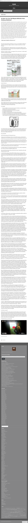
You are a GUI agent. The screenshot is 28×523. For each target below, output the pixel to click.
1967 (24, 22)
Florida (4, 28)
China (15, 508)
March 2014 (3, 403)
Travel (18, 516)
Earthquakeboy (3, 489)
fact (19, 509)
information (3, 512)
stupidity (15, 36)
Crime (2, 442)
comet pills (2, 26)
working (9, 517)
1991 (4, 23)
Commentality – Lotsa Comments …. (6, 483)
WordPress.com (4, 504)
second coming (18, 35)
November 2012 (4, 416)
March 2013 (3, 413)
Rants (16, 34)
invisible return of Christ (13, 29)
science (14, 515)
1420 (2, 22)
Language (3, 453)
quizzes (7, 515)
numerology (10, 33)
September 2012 (4, 418)
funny (10, 28)
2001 (13, 23)
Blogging (12, 508)
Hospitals (3, 448)
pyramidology (5, 34)
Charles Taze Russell (9, 25)
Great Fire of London (16, 28)
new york (8, 33)
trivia (19, 516)
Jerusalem (2, 30)
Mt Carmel (22, 32)
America (4, 508)
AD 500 (18, 23)
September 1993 (22, 35)
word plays (5, 517)
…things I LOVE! (4, 482)
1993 (7, 23)
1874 (10, 22)
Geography (11, 511)
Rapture (18, 34)
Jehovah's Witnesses (22, 29)
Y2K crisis (10, 38)
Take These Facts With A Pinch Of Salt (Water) (7, 375)
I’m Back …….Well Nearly (5, 362)
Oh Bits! (3, 458)
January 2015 (3, 395)
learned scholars (24, 30)
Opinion (13, 33)
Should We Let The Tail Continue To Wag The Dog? (8, 369)
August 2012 (3, 419)
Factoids (3, 443)
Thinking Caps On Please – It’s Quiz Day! (7, 381)
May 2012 (3, 421)
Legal (2, 454)
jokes (8, 512)
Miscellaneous (16, 512)
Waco (16, 37)
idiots (22, 511)
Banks (2, 432)
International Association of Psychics (5, 29)
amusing (20, 23)
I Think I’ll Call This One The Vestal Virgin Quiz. (8, 370)
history (13, 511)
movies (24, 512)
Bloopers (3, 434)
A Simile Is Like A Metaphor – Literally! (6, 368)
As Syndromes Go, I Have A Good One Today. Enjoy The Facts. (9, 380)
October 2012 (3, 417)
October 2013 (3, 407)
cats (2, 460)
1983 (3, 23)
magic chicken (19, 31)
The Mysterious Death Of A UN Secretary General (8, 363)
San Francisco (14, 35)
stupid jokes (3, 516)
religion (20, 34)
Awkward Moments (4, 431)
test (12, 516)
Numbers (3, 457)
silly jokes (16, 515)
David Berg (24, 26)
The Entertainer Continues (5, 377)
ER (2, 450)
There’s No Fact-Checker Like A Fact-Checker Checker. (8, 372)
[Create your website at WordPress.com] (14, 1)
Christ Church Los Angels (15, 25)
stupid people (12, 36)
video (2, 477)
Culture (24, 508)
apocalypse (25, 23)
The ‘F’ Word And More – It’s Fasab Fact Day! (7, 386)
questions (3, 515)
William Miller (4, 38)
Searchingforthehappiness (5, 490)
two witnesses (10, 37)
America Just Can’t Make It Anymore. (6, 367)
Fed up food (3, 497)
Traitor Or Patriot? (4, 385)
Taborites (22, 36)
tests (13, 516)
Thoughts (16, 516)
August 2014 (3, 399)
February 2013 (3, 414)
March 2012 (3, 423)
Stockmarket (3, 437)
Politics (3, 463)
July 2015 (3, 390)
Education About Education (5, 364)
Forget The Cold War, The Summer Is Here (7, 373)
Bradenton (20, 24)
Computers (3, 441)
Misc (11, 512)
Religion (3, 467)
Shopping (3, 468)
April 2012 (3, 422)
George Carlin (3, 446)
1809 (5, 22)
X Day (7, 38)
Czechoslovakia (19, 26)
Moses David (14, 32)
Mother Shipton (18, 32)
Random (14, 34)
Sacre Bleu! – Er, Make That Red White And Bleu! (8, 378)
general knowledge (8, 511)
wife (25, 516)
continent (9, 26)
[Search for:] (5, 426)
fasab (14, 4)
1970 (26, 22)
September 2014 (4, 398)
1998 (10, 23)
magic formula (23, 31)
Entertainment (18, 27)
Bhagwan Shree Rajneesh (7, 24)
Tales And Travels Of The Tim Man (6, 494)
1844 (8, 22)
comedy (3, 440)
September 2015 (4, 389)
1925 (18, 22)
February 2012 (3, 424)
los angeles (11, 31)
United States (13, 37)
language (20, 30)
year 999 (13, 38)
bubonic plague (4, 25)
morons (12, 32)
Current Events (15, 26)
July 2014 (3, 400)
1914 (16, 22)
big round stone (12, 24)
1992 (6, 23)
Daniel (22, 26)
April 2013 (3, 412)
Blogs (14, 508)
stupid (9, 36)
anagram (22, 23)
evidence (23, 27)
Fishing (3, 445)
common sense (6, 26)
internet (6, 512)
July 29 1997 (12, 30)
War (2, 478)
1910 (14, 22)
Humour (19, 511)
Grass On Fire (3, 487)
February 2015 (3, 394)
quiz (5, 515)
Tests (2, 471)
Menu (14, 8)
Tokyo (5, 37)
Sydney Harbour (18, 36)
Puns (2, 464)
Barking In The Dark (4, 491)
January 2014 (3, 405)
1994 (9, 23)
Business (3, 435)
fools (5, 28)
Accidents (2, 508)
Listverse (3, 492)
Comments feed (3, 503)
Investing (3, 436)
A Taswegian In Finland (4, 496)
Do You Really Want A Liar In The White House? (8, 371)
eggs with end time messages (8, 27)
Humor (15, 511)
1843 (7, 22)
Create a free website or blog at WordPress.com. (6, 521)
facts (25, 509)
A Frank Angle (3, 486)
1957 (20, 22)
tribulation (7, 37)
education (4, 27)
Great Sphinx (20, 28)
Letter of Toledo (5, 31)
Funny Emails (3, 485)
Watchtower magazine (20, 37)
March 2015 (3, 393)
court (3, 455)
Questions (3, 465)
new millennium (4, 33)
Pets (2, 459)
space (18, 515)
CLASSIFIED (3, 439)
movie (22, 512)
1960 (21, 22)
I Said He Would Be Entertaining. (6, 382)
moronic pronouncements (8, 32)
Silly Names (3, 469)
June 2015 (3, 391)
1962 (23, 22)
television (10, 516)
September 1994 (3, 36)
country (11, 26)
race (7, 34)
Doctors (3, 449)
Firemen (3, 444)
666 (16, 23)
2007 (14, 23)
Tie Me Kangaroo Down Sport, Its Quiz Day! (7, 376)
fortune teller (8, 28)
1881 (13, 22)
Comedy (25, 25)
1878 (11, 22)
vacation (3, 476)
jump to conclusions (16, 30)
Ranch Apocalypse (10, 34)
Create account (3, 501)
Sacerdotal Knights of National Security (8, 35)
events (21, 27)
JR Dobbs (6, 30)
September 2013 (4, 408)
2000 (11, 23)
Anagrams (3, 430)
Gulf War (23, 28)
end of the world (15, 27)
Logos (3, 472)
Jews (4, 30)
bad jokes (10, 508)
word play (3, 517)
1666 (4, 22)
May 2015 (3, 392)
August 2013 (3, 409)
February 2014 (3, 404)
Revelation (22, 34)
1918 (17, 22)
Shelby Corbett (7, 36)
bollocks (15, 24)
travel (2, 473)
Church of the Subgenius (21, 25)
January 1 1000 (17, 29)
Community (21, 508)
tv (20, 516)
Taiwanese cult (25, 36)
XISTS (8, 38)
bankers (3, 433)
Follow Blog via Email (6, 354)
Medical (3, 451)
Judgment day (9, 30)
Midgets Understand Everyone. (5, 384)
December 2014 (3, 396)
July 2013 (3, 410)
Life (9, 512)
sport (19, 515)
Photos (2, 462)
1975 (1, 23)
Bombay (17, 24)
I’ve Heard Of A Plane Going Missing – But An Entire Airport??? (10, 366)
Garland (12, 28)
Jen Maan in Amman (4, 488)
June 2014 (3, 401)
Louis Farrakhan (15, 31)
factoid (21, 509)
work (8, 517)
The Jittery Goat (4, 495)
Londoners (9, 31)
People (9, 513)
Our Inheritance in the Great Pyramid (18, 33)
